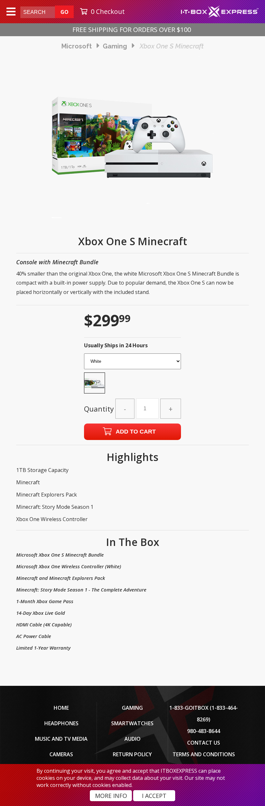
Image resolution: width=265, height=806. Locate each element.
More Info (111, 796)
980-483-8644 (203, 731)
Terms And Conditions (204, 754)
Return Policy (132, 754)
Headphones (61, 723)
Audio (132, 738)
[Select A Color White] (132, 375)
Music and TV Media (61, 738)
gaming (115, 46)
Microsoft (76, 46)
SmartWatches (132, 723)
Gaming (132, 707)
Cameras (61, 754)
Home (61, 707)
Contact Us (203, 742)
